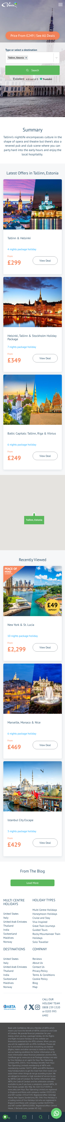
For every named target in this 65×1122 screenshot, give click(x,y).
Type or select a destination (21, 53)
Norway (7, 941)
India (6, 929)
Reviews (37, 958)
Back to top (52, 1103)
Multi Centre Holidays (44, 909)
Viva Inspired (39, 921)
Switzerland (10, 933)
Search (35, 70)
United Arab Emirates (15, 921)
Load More (32, 883)
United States (10, 913)
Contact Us (38, 966)
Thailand (8, 925)
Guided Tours (40, 930)
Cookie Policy (40, 979)
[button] (26, 58)
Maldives (8, 937)
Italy (5, 917)
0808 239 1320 (51, 1007)
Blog (35, 983)
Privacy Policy (40, 970)
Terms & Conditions (43, 975)
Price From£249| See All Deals (32, 35)
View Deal (45, 260)
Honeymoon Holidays (44, 913)
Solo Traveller (40, 942)
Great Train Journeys (43, 926)
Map (35, 987)
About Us (37, 962)
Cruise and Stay (41, 917)
